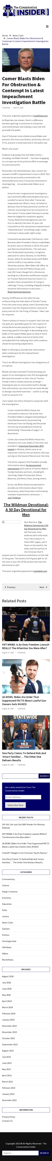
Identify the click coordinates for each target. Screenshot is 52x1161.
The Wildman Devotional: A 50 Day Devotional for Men (26, 509)
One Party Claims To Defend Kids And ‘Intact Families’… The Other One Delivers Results (24, 756)
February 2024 (8, 1013)
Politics (5, 935)
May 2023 (6, 1069)
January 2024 (8, 1019)
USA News (6, 947)
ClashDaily (6, 108)
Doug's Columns (9, 891)
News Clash (7, 922)
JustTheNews (14, 497)
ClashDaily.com (40, 115)
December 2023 (9, 1025)
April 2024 (7, 1001)
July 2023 (6, 1056)
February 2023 (8, 1087)
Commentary (8, 879)
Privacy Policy (8, 1116)
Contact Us (7, 1120)
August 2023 (8, 1050)
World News (7, 959)
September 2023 (10, 1044)
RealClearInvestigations (19, 291)
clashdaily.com (40, 571)
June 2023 (7, 1063)
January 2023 (8, 1094)
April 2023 (7, 1075)
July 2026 (6, 982)
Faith (4, 910)
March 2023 (7, 1081)
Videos (5, 953)
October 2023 (8, 1038)
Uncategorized (9, 941)
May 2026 (6, 995)
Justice (5, 916)
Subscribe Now (15, 805)
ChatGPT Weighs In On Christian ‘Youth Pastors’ (25, 853)
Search (44, 776)
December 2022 (9, 1100)
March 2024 (7, 1007)
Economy (6, 897)
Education (7, 904)
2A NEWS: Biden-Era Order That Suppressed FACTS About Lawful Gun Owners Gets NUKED (24, 700)
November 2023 (9, 1032)
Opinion (6, 928)
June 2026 (7, 988)
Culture (5, 885)
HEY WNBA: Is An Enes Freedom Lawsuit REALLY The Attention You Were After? (25, 646)
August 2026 (8, 976)
